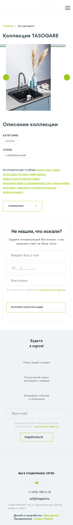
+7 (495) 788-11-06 (39, 492)
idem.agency (51, 515)
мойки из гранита (12, 192)
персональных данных (52, 289)
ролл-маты (9, 187)
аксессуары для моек (15, 174)
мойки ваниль (37, 174)
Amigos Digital (43, 518)
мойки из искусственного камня (21, 178)
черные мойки (61, 183)
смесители (23, 187)
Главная (8, 26)
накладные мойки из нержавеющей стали (27, 183)
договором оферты (46, 426)
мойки (56, 169)
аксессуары (44, 169)
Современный (16, 155)
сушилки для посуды (43, 187)
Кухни (10, 141)
